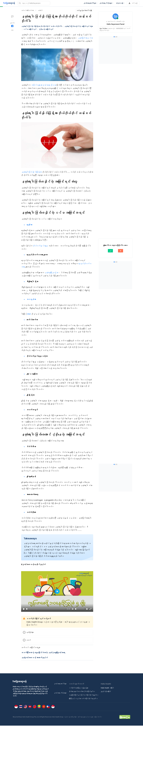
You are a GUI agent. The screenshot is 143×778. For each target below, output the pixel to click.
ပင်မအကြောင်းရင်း (29, 29)
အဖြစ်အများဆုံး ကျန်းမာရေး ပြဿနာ (43, 85)
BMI (29, 314)
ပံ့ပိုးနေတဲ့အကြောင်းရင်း (45, 29)
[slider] (46, 609)
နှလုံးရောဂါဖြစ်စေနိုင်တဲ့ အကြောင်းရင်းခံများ (78, 26)
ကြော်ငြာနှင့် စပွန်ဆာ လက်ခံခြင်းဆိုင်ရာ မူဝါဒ (83, 698)
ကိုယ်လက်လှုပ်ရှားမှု (40, 246)
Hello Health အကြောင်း (107, 688)
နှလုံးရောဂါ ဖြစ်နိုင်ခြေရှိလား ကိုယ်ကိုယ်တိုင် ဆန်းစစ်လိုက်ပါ (41, 26)
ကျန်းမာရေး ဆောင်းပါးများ (60, 684)
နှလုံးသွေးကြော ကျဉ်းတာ (51, 272)
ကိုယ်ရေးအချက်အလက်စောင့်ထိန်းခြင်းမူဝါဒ (82, 691)
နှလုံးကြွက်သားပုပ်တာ (85, 38)
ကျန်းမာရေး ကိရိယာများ (60, 693)
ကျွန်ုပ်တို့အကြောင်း (106, 691)
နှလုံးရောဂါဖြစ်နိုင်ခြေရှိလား (31, 172)
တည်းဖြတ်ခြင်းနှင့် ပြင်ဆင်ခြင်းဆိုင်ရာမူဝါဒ (83, 695)
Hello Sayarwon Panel (115, 24)
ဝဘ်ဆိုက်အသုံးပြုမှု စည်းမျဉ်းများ (78, 688)
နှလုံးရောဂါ (40, 10)
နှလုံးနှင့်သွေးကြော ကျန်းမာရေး (27, 10)
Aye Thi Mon (103, 28)
